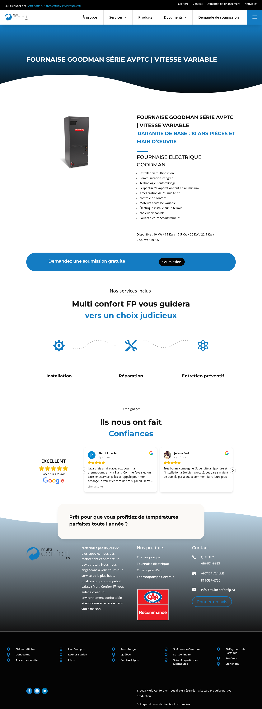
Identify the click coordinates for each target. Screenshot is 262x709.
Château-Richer (25, 649)
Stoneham (232, 663)
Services (116, 17)
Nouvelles (251, 4)
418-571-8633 (210, 563)
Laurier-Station (77, 654)
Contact (198, 4)
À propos (90, 17)
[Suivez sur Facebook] (29, 691)
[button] (233, 470)
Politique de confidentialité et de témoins (163, 704)
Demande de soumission (218, 17)
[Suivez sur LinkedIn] (45, 691)
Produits (145, 17)
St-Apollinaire (182, 654)
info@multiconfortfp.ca (218, 590)
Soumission (171, 261)
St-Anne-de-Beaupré (186, 649)
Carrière (183, 4)
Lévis (71, 660)
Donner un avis (212, 601)
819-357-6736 (210, 580)
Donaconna (23, 654)
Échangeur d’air (149, 570)
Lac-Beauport (76, 649)
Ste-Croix (231, 658)
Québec (126, 654)
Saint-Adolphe (130, 660)
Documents (173, 17)
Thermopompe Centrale (155, 577)
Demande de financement (223, 4)
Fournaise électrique (153, 564)
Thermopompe (148, 557)
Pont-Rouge (128, 649)
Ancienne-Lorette (27, 660)
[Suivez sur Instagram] (37, 691)
